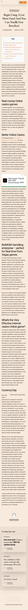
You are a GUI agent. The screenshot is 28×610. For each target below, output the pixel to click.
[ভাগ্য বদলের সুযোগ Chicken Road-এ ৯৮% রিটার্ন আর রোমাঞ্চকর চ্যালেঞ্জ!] (14, 543)
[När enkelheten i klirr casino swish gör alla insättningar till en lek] (14, 563)
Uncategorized (14, 11)
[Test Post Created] (14, 580)
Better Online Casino (10, 45)
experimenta (8, 30)
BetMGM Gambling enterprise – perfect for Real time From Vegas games (13, 49)
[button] (23, 2)
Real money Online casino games (14, 43)
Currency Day (8, 58)
